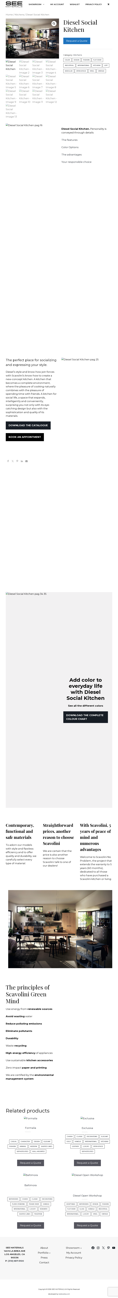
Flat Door (97, 60)
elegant (47, 1141)
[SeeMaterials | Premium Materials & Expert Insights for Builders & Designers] (14, 4)
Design (76, 60)
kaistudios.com (64, 1294)
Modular (69, 71)
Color (67, 60)
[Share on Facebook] (8, 461)
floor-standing (18, 1204)
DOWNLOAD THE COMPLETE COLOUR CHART (84, 717)
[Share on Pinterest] (17, 461)
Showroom (35, 4)
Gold (69, 1141)
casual (14, 1141)
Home (9, 14)
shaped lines (46, 1146)
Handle (78, 1141)
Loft (106, 65)
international (83, 65)
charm (70, 1136)
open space (81, 71)
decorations (92, 1136)
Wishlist (75, 4)
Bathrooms (13, 1199)
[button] (54, 23)
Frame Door (34, 1204)
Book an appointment (25, 437)
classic (80, 1136)
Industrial (69, 65)
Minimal (23, 1146)
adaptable (70, 1204)
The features (69, 139)
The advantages (71, 154)
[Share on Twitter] (12, 461)
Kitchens (19, 14)
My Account (57, 4)
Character (25, 1141)
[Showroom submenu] (81, 1248)
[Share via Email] (26, 461)
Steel (92, 71)
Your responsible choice (76, 161)
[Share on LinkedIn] (22, 461)
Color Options (70, 147)
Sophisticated (22, 1151)
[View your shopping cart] (108, 4)
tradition (38, 1214)
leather (75, 1146)
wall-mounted (38, 1151)
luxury (86, 1146)
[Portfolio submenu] (50, 1253)
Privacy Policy (93, 4)
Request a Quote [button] (30, 1162)
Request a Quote (76, 40)
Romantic (44, 1209)
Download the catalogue (28, 425)
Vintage (101, 71)
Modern (33, 1146)
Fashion (86, 60)
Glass (82, 1209)
